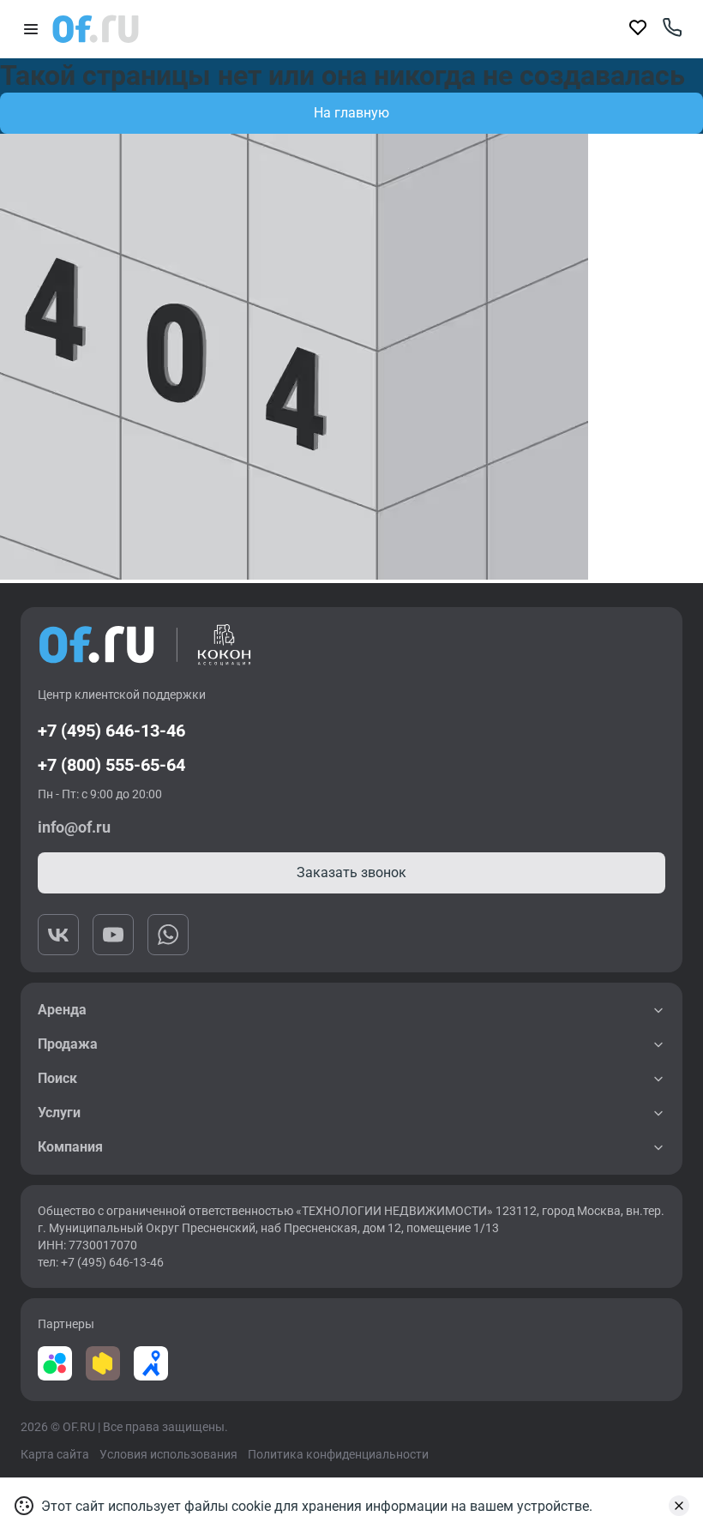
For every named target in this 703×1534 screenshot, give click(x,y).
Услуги (59, 1112)
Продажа (68, 1044)
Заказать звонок (351, 872)
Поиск (57, 1078)
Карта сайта (55, 1454)
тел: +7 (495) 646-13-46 (101, 1262)
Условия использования (168, 1454)
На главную (351, 113)
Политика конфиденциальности (338, 1454)
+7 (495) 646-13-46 (111, 730)
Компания (70, 1147)
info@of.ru (74, 827)
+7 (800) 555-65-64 (111, 765)
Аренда (62, 1010)
